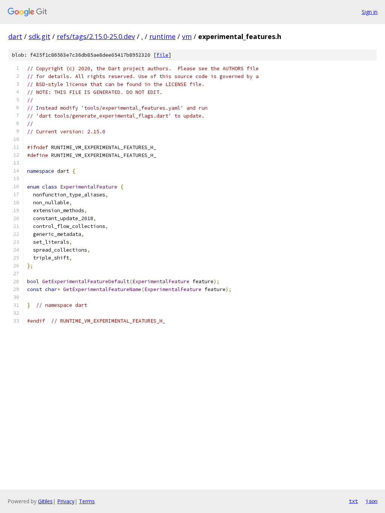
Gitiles (45, 501)
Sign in (369, 11)
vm (187, 36)
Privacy (65, 501)
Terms (87, 501)
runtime (162, 36)
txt (353, 501)
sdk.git (39, 36)
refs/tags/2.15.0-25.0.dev (96, 36)
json (371, 501)
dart (15, 36)
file (162, 55)
